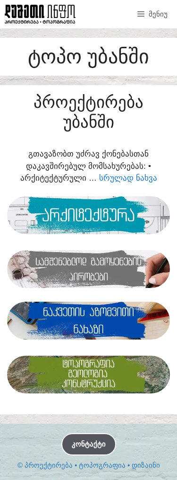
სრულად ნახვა (128, 178)
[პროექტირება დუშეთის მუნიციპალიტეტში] (40, 14)
